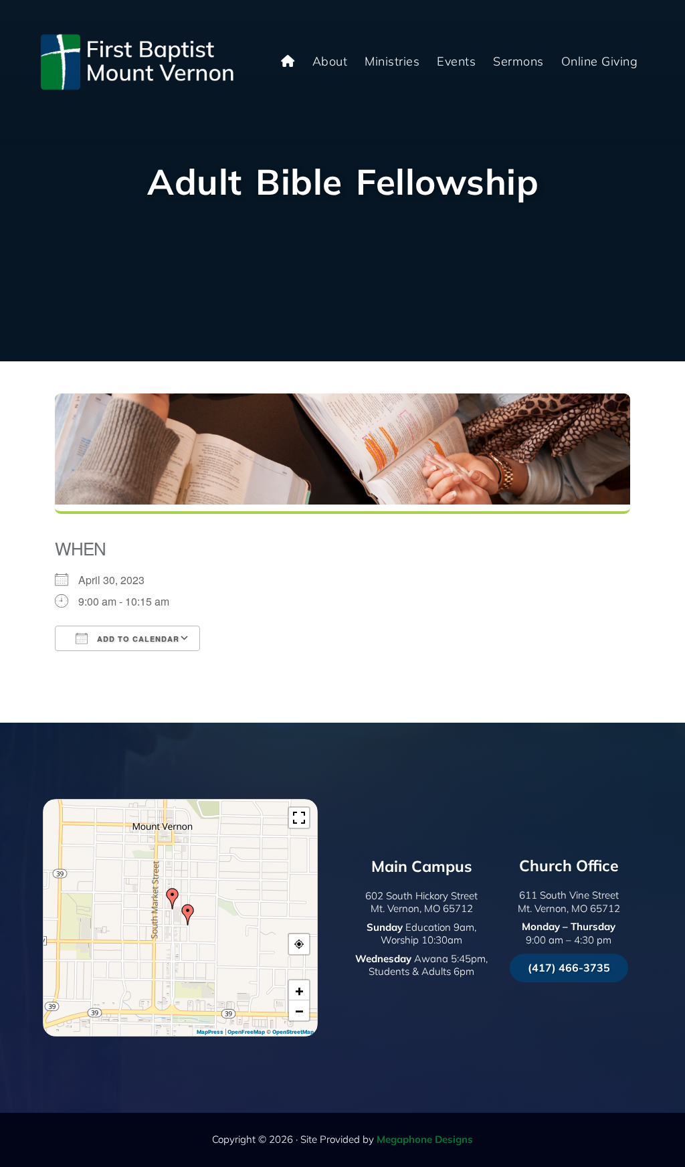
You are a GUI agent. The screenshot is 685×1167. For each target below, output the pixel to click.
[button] (188, 914)
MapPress (210, 1031)
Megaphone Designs (425, 1139)
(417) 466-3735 (569, 967)
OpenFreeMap (246, 1031)
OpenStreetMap (293, 1031)
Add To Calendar (136, 639)
